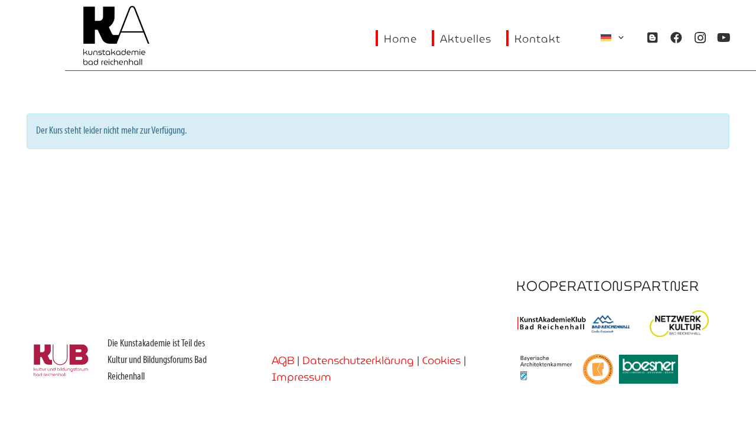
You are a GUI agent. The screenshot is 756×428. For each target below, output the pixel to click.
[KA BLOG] (652, 38)
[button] (613, 38)
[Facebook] (676, 38)
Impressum (301, 376)
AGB (283, 360)
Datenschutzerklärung (358, 360)
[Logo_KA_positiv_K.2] (116, 35)
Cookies (441, 360)
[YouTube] (723, 38)
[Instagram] (700, 38)
